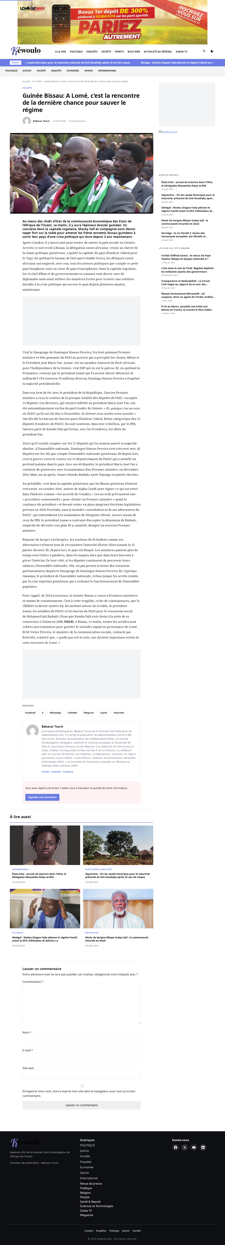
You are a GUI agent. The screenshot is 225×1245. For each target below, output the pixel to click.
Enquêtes (101, 1186)
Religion (85, 1148)
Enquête (92, 7)
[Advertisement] (81, 276)
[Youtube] (193, 1103)
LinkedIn (72, 668)
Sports (119, 7)
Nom (26, 988)
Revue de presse (91, 1139)
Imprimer (119, 668)
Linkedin (56, 727)
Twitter (46, 727)
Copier (103, 668)
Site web (28, 1024)
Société (106, 7)
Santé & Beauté (90, 1157)
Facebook (30, 668)
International (107, 26)
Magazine (86, 1171)
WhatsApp (55, 668)
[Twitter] (184, 1103)
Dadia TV (181, 7)
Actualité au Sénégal (158, 7)
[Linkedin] (203, 1103)
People (84, 1153)
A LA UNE (60, 7)
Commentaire (32, 937)
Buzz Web (134, 7)
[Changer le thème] (212, 7)
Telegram (88, 668)
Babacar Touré (41, 76)
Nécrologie (91, 888)
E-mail (27, 1006)
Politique (86, 1144)
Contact (88, 1186)
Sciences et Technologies (96, 1162)
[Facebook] (175, 1103)
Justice (27, 26)
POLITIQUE (76, 7)
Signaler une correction (42, 752)
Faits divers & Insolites (98, 825)
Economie (73, 26)
